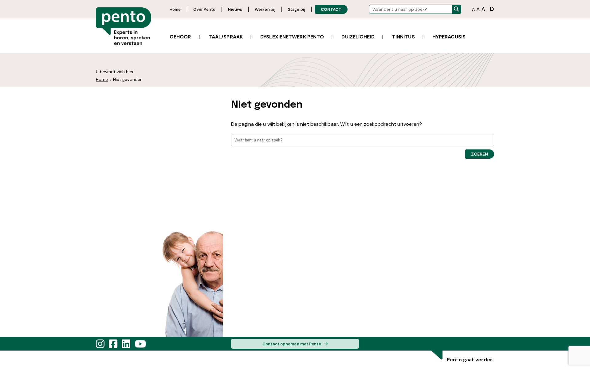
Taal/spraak (226, 37)
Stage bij (296, 9)
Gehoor (180, 37)
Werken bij (265, 9)
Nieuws (235, 9)
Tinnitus (403, 37)
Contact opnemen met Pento (291, 344)
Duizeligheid (357, 37)
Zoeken (479, 154)
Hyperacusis (449, 37)
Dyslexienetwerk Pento (292, 37)
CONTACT (331, 9)
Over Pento (204, 9)
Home (175, 9)
